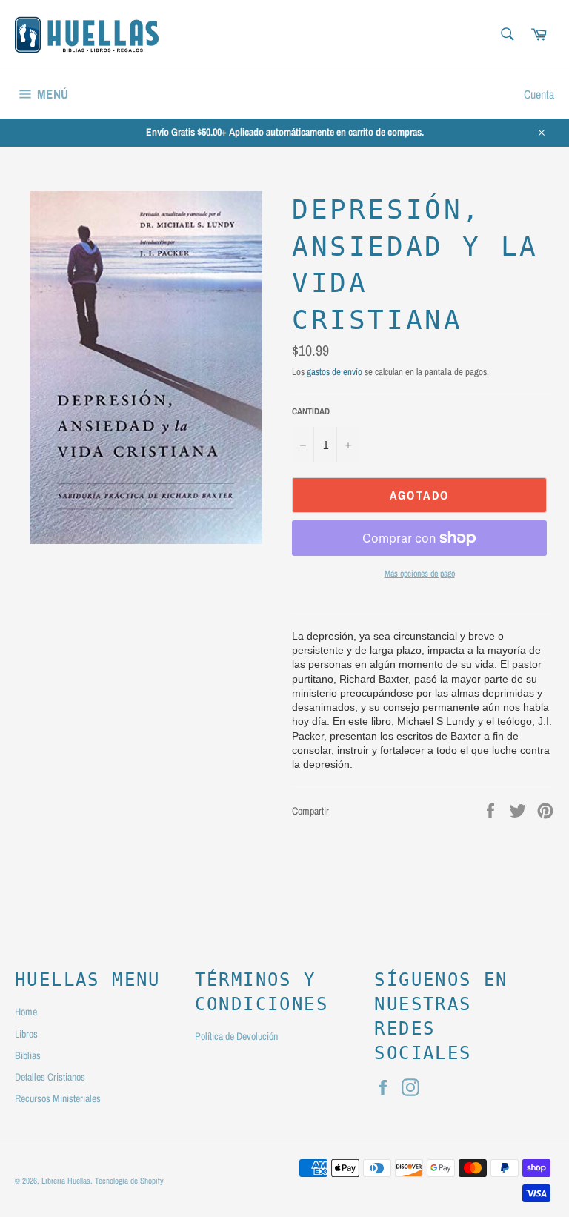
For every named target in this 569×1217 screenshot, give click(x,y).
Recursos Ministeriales (58, 1098)
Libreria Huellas (65, 1180)
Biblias (28, 1055)
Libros (26, 1034)
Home (26, 1011)
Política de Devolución (236, 1036)
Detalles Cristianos (50, 1077)
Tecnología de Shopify (129, 1180)
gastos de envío (334, 371)
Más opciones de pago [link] (420, 574)
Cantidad (311, 411)
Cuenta (539, 94)
